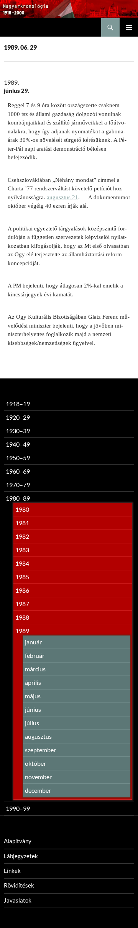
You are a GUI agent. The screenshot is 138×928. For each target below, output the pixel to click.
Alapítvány (17, 840)
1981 (22, 522)
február (34, 655)
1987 (22, 603)
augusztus (38, 736)
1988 (22, 617)
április (33, 682)
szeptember (40, 749)
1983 (22, 549)
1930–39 (18, 430)
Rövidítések (19, 885)
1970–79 (18, 484)
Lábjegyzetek (21, 855)
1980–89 (18, 498)
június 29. (17, 90)
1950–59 (18, 457)
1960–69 (18, 471)
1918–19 (18, 403)
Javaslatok (17, 900)
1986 (22, 590)
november (38, 776)
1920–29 (18, 417)
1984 (22, 563)
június (33, 709)
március (35, 668)
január (33, 642)
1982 (22, 536)
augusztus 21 (62, 197)
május (33, 695)
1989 (22, 630)
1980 (22, 509)
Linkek (12, 870)
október (35, 763)
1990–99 (18, 808)
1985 (22, 576)
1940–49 (18, 444)
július (32, 722)
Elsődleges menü (129, 27)
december (38, 790)
